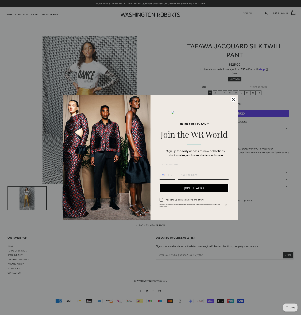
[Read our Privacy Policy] (226, 205)
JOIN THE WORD (194, 188)
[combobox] (167, 175)
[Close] (233, 99)
